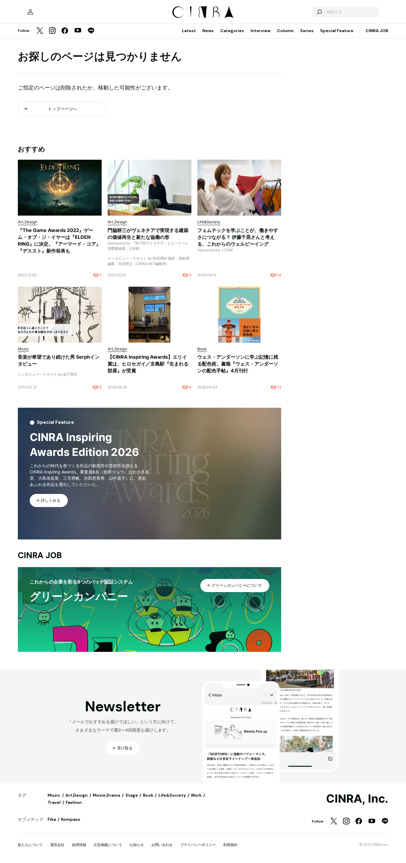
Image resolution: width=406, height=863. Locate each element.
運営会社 (57, 844)
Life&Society (172, 795)
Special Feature (336, 30)
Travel (54, 802)
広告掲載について (108, 844)
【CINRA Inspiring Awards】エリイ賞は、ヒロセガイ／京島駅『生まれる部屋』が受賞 (148, 364)
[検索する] (319, 12)
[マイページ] (30, 11)
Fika (52, 819)
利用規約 (230, 844)
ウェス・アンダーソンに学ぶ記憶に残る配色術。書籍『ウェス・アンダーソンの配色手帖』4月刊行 (237, 364)
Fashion (74, 802)
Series (307, 30)
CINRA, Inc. (357, 798)
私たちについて (30, 844)
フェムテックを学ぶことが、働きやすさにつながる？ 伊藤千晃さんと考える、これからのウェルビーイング (237, 237)
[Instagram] (52, 31)
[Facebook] (65, 31)
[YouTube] (78, 30)
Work (196, 795)
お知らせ (137, 844)
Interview (260, 30)
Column (285, 30)
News (208, 30)
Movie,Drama (106, 795)
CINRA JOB (377, 30)
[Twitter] (40, 31)
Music (54, 795)
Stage (131, 795)
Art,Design (76, 795)
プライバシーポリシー (198, 844)
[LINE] (91, 31)
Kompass (70, 819)
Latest (189, 30)
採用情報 (79, 844)
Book (148, 795)
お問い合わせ (162, 844)
